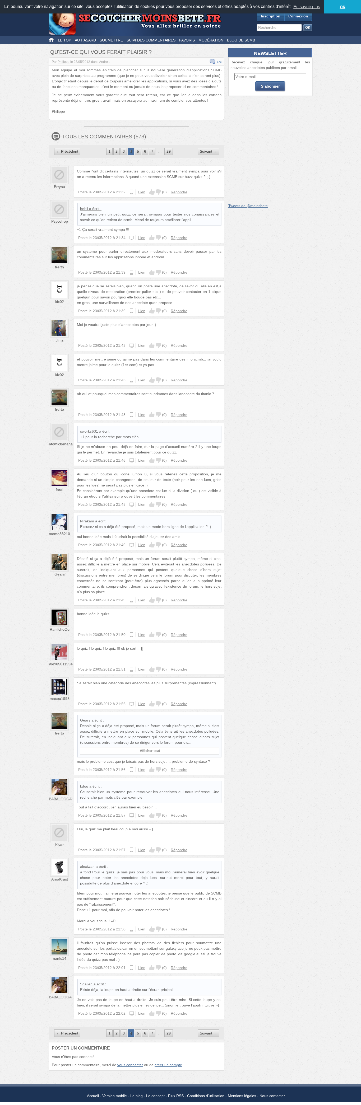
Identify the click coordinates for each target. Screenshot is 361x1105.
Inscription (270, 16)
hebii (84, 209)
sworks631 (89, 431)
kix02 (59, 301)
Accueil (93, 1096)
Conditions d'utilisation (205, 1096)
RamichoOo (60, 629)
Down (158, 192)
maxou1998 (60, 698)
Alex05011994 (61, 664)
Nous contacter (272, 1096)
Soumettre (111, 40)
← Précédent (67, 151)
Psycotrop (59, 221)
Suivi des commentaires (151, 40)
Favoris (187, 40)
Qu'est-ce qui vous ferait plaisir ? (101, 52)
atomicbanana (61, 444)
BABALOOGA (60, 799)
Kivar (59, 844)
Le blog (136, 1096)
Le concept (155, 1096)
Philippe (64, 62)
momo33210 (59, 534)
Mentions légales (242, 1096)
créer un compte (168, 1065)
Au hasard (85, 40)
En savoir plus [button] (306, 6)
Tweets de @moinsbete (248, 206)
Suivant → (208, 151)
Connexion (298, 16)
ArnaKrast (59, 879)
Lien (141, 192)
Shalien (86, 984)
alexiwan (87, 866)
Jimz (59, 340)
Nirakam (87, 521)
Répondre (179, 192)
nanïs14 (59, 958)
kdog (84, 786)
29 (168, 151)
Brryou (59, 187)
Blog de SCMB (241, 40)
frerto (59, 267)
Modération (210, 40)
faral (59, 490)
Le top (64, 40)
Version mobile (114, 1096)
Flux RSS (176, 1096)
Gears (59, 574)
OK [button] (342, 7)
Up (152, 192)
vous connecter (130, 1065)
